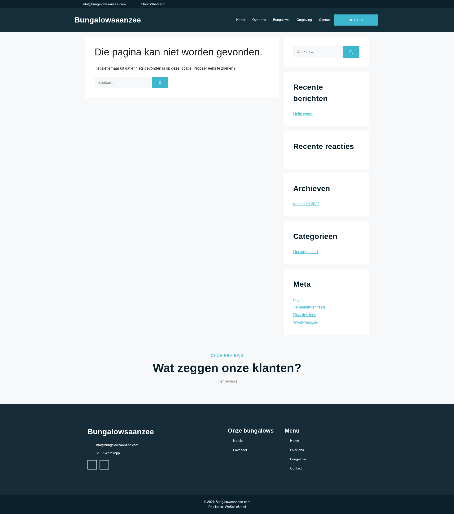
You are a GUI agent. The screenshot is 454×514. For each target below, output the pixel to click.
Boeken (356, 20)
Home (240, 20)
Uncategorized (305, 252)
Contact (325, 20)
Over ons (259, 20)
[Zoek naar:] (123, 82)
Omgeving (304, 20)
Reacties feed (304, 315)
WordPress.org (305, 322)
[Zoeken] (160, 82)
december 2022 (306, 204)
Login (298, 300)
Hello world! (303, 114)
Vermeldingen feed (309, 307)
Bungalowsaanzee (107, 20)
